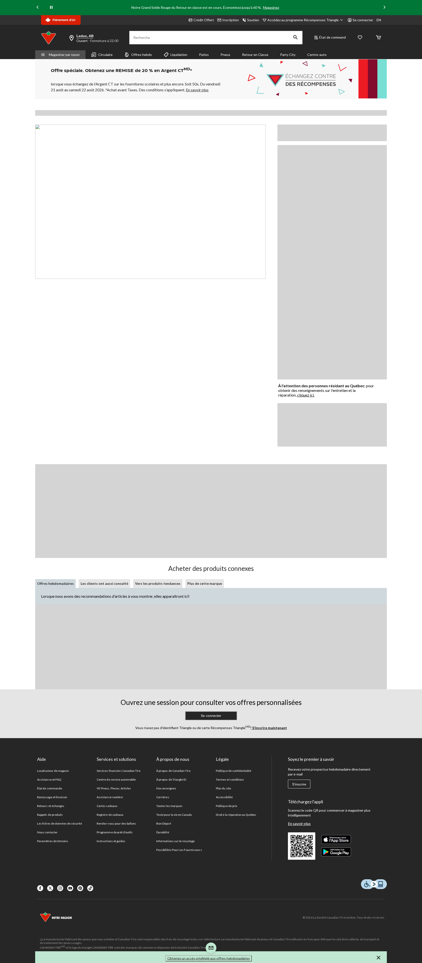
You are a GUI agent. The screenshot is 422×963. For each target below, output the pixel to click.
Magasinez (271, 7)
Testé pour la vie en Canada (174, 814)
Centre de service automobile (116, 779)
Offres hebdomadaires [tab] (55, 583)
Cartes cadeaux (107, 806)
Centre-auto (317, 54)
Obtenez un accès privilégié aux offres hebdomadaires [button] (208, 958)
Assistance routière (110, 797)
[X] (50, 888)
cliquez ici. (306, 395)
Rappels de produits (50, 814)
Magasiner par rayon (64, 54)
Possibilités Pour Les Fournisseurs (179, 850)
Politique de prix (226, 806)
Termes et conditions (230, 779)
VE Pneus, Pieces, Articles (114, 788)
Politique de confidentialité (233, 771)
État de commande (49, 788)
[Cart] (378, 38)
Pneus (225, 54)
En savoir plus (299, 823)
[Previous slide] (37, 7)
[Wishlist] (360, 38)
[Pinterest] (80, 888)
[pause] (51, 7)
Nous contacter (47, 832)
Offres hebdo (141, 54)
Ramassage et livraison (52, 797)
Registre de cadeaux (110, 814)
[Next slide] (384, 7)
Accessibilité (224, 797)
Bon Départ (163, 823)
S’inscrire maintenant (269, 728)
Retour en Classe (255, 54)
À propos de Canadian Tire (173, 771)
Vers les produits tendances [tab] (157, 583)
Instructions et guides (111, 841)
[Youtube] (70, 888)
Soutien (253, 20)
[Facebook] (40, 888)
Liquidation (178, 54)
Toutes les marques (169, 806)
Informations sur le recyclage (175, 841)
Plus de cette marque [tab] (204, 583)
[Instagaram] (60, 888)
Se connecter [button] (363, 20)
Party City (287, 54)
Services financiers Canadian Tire (118, 771)
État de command (332, 37)
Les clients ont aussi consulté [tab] (104, 583)
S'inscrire (299, 784)
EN (379, 20)
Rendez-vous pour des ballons (116, 823)
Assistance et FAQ (49, 779)
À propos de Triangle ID (171, 779)
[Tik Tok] (90, 888)
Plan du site (223, 788)
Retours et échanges (50, 806)
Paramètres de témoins (52, 841)
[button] (295, 38)
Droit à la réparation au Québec (236, 814)
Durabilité (162, 832)
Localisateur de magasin (53, 771)
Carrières (162, 797)
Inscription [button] (230, 20)
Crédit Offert (203, 20)
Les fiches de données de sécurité (59, 823)
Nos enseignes (166, 788)
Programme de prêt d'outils (115, 832)
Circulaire (105, 54)
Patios (204, 54)
